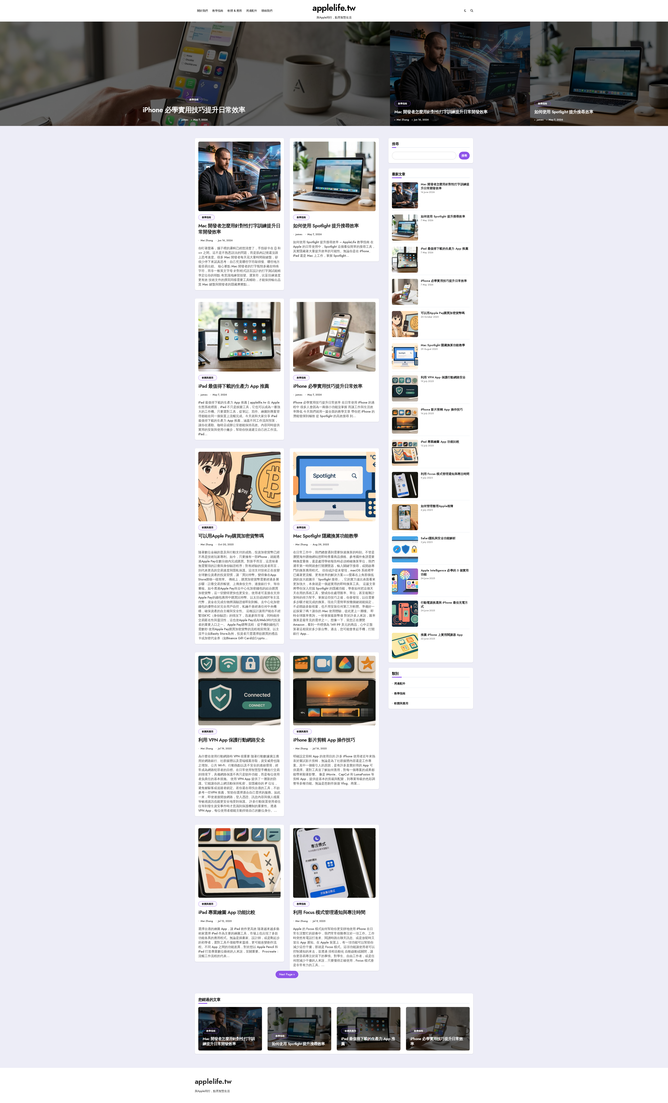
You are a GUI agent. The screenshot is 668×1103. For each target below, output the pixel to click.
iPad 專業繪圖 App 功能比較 (226, 912)
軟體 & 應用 (235, 11)
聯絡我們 (266, 11)
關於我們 (202, 11)
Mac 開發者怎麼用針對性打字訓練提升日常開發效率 (194, 110)
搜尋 (395, 143)
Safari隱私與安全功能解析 (438, 538)
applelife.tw (334, 7)
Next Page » (287, 974)
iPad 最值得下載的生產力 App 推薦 (233, 386)
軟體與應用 (207, 377)
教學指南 (217, 11)
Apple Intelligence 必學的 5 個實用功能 (445, 572)
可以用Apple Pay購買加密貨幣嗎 (231, 535)
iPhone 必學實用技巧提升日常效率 (327, 386)
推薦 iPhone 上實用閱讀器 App (442, 635)
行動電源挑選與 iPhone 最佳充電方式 (444, 604)
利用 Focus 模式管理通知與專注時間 (329, 912)
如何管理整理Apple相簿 (437, 506)
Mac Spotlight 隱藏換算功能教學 (325, 535)
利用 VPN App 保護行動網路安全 (231, 739)
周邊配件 (251, 11)
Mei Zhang (184, 119)
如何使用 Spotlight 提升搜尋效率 (563, 112)
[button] (384, 74)
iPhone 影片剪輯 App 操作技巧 (324, 739)
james (540, 119)
